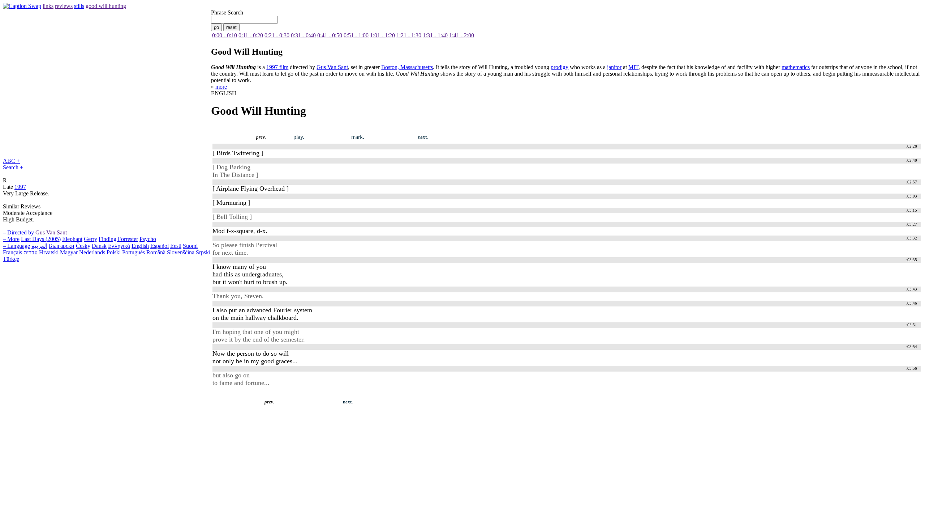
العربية (39, 246)
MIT (633, 67)
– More (11, 239)
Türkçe (11, 259)
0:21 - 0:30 (276, 35)
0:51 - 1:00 (356, 35)
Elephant (72, 239)
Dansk (99, 246)
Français (12, 252)
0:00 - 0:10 (224, 35)
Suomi (190, 246)
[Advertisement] (134, 413)
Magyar (69, 252)
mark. (357, 137)
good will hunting (106, 6)
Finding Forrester (118, 239)
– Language (16, 246)
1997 (20, 187)
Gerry (90, 239)
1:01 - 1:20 (382, 35)
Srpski (203, 252)
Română (155, 252)
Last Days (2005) (41, 239)
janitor (614, 67)
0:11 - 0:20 (250, 35)
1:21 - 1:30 (408, 35)
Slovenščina (180, 252)
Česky (83, 246)
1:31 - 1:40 (435, 35)
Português (133, 252)
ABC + (11, 161)
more (221, 87)
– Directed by (18, 232)
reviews (64, 6)
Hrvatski (49, 252)
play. (298, 137)
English (140, 246)
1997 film (277, 67)
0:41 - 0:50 (329, 35)
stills (79, 6)
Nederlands (92, 252)
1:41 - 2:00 (461, 35)
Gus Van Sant (51, 232)
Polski (114, 252)
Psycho (147, 239)
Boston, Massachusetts (407, 67)
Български (61, 246)
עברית (30, 252)
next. (423, 137)
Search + (13, 167)
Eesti (175, 246)
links (48, 6)
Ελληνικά (119, 246)
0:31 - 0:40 (303, 35)
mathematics (796, 67)
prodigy (559, 67)
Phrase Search (227, 12)
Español (159, 246)
